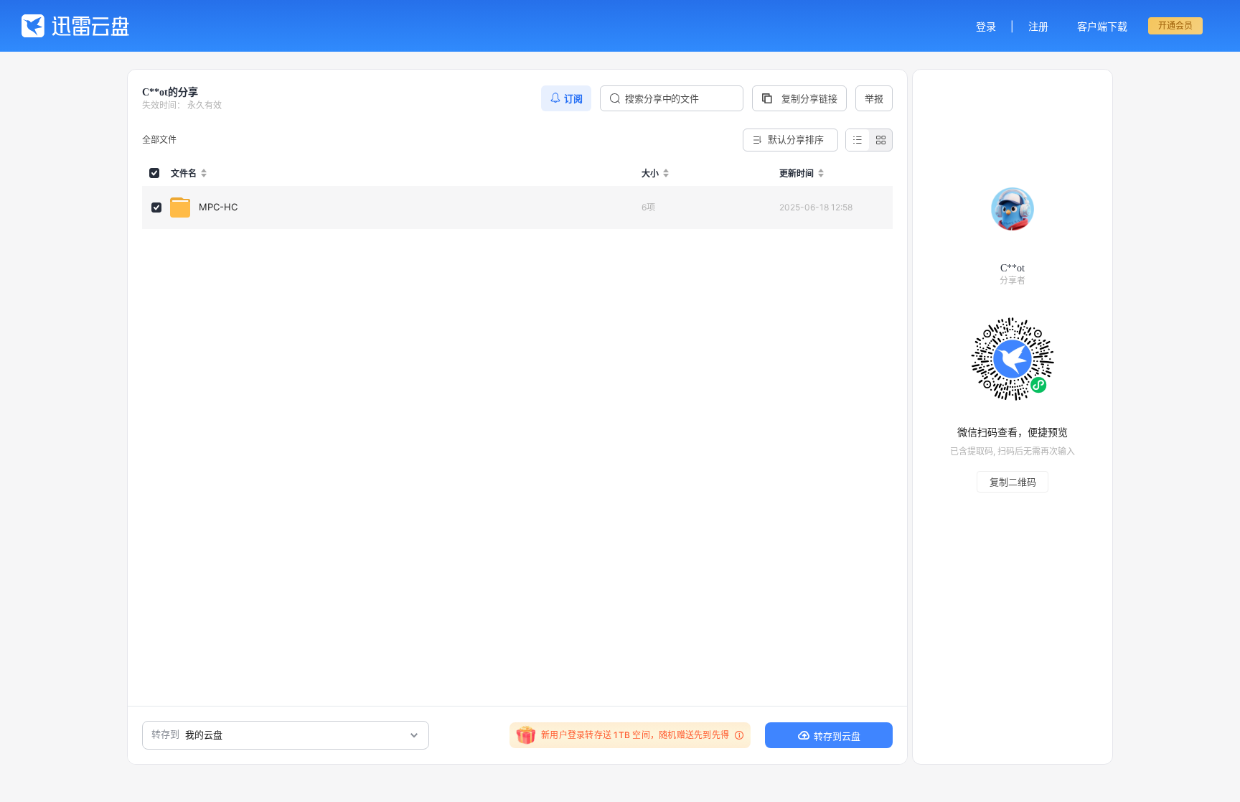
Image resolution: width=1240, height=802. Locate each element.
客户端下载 (1102, 26)
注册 (1038, 26)
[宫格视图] (880, 140)
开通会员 (1175, 25)
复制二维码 (1013, 482)
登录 (986, 26)
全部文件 (159, 139)
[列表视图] (857, 140)
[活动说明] (737, 735)
